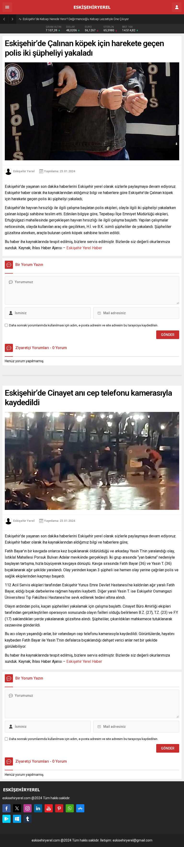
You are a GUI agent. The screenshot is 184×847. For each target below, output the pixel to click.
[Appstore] (80, 808)
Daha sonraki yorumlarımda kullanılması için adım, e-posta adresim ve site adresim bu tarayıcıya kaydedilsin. (83, 325)
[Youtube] (49, 808)
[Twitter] (17, 808)
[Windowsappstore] (17, 819)
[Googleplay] (6, 819)
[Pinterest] (59, 808)
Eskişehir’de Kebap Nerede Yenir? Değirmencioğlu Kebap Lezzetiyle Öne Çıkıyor (76, 19)
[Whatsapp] (70, 808)
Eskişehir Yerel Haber (84, 248)
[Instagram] (27, 808)
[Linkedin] (38, 808)
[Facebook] (6, 808)
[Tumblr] (27, 819)
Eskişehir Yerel (23, 171)
